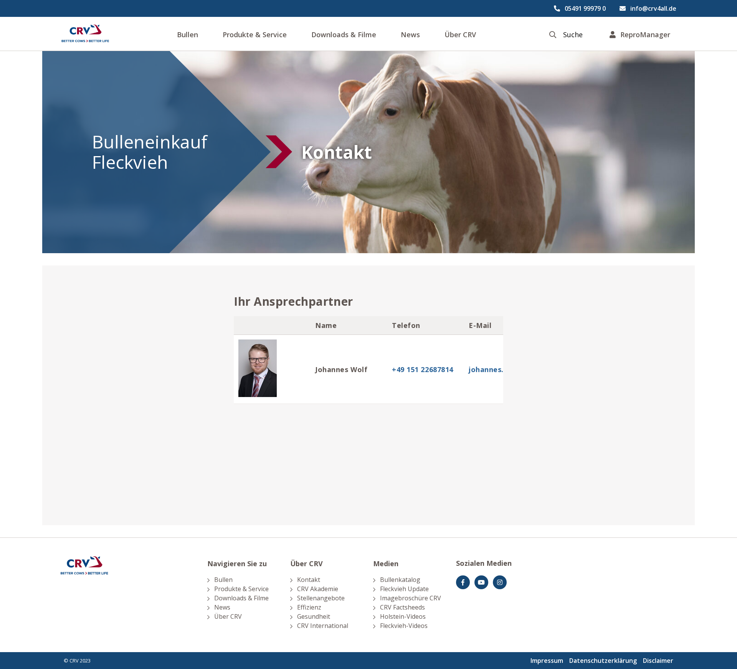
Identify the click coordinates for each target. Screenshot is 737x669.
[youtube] (481, 582)
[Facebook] (463, 582)
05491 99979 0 (585, 8)
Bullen (187, 34)
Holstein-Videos (403, 616)
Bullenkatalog (400, 579)
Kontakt (308, 579)
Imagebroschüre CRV (410, 598)
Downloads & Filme (343, 34)
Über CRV (460, 34)
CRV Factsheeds (402, 607)
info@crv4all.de (653, 8)
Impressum (546, 660)
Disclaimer (658, 660)
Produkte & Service (255, 34)
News (410, 34)
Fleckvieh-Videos (404, 625)
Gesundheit (313, 616)
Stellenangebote (321, 598)
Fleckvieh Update (404, 589)
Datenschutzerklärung (603, 660)
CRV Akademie (317, 589)
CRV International (322, 625)
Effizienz (309, 607)
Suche (573, 34)
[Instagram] (500, 582)
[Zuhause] (85, 34)
